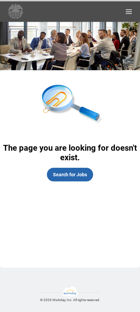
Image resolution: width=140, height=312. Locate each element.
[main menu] (129, 11)
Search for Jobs (70, 174)
